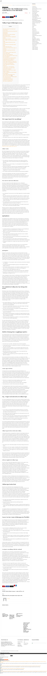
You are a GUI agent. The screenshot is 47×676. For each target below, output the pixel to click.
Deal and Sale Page (35, 15)
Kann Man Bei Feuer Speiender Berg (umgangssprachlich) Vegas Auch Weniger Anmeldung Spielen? (9, 58)
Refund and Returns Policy (36, 8)
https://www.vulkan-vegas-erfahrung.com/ (9, 146)
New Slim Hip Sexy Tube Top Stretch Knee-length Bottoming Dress (12, 669)
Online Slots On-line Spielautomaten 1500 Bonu (19, 615)
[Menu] (1, 1)
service (5, 12)
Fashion (33, 36)
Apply (11, 655)
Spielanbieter (5, 32)
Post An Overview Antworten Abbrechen (10, 31)
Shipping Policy (35, 41)
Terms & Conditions (35, 42)
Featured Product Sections (37, 35)
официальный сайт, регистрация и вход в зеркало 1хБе (12, 595)
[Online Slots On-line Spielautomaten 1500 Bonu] (19, 607)
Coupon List (34, 30)
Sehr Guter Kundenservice (7, 81)
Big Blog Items (34, 19)
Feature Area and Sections (36, 21)
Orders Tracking (35, 47)
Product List (34, 34)
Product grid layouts (35, 33)
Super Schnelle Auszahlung (8, 54)
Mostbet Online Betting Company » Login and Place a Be (13, 591)
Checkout (34, 28)
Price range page (35, 14)
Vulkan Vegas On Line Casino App (9, 67)
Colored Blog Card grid (36, 20)
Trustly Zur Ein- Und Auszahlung (8, 66)
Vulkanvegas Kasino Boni (7, 46)
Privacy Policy (34, 7)
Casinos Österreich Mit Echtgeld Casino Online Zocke (5, 615)
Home (3, 5)
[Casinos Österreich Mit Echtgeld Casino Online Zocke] (5, 607)
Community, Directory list (36, 18)
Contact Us (34, 6)
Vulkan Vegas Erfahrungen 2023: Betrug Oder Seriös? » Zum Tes (12, 616)
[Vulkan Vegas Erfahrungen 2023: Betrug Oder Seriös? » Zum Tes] (12, 607)
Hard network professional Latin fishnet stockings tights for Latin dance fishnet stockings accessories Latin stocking (20, 666)
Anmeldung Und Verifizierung (8, 63)
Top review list (34, 12)
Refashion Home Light (36, 40)
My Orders (34, 37)
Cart (33, 27)
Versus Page (34, 13)
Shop (33, 26)
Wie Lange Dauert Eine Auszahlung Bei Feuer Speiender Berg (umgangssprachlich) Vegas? (10, 77)
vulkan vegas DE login (8, 5)
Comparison (34, 25)
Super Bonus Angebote (7, 68)
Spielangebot (5, 33)
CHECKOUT (6, 659)
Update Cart (2, 659)
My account (34, 29)
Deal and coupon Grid (36, 22)
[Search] (45, 1)
